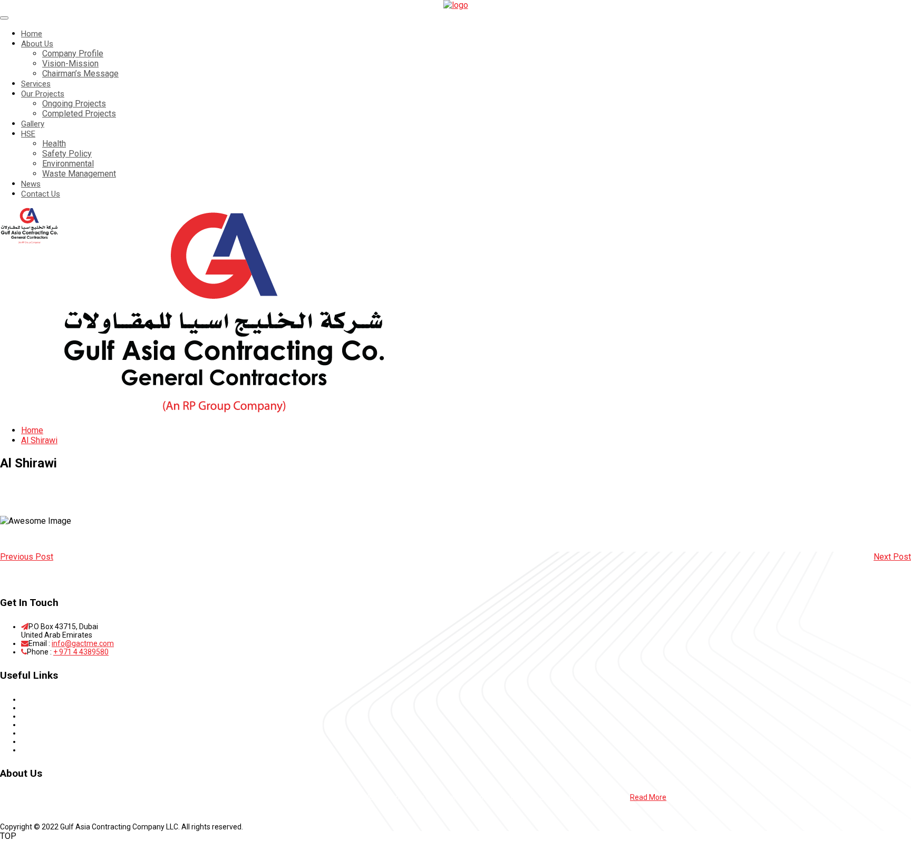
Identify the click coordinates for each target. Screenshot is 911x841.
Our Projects (42, 94)
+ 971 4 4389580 (81, 652)
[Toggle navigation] (4, 17)
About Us (37, 43)
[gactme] (455, 5)
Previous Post (26, 557)
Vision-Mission (70, 63)
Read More (648, 797)
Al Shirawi (39, 440)
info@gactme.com (83, 643)
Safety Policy (67, 154)
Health (54, 144)
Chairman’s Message (80, 74)
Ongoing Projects (74, 104)
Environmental (68, 164)
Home (31, 33)
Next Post (892, 557)
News (31, 184)
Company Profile (72, 53)
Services (36, 84)
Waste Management (79, 174)
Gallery (32, 124)
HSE (28, 134)
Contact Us (40, 194)
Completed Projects (79, 114)
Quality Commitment (56, 733)
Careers (34, 741)
